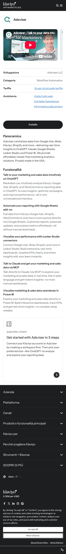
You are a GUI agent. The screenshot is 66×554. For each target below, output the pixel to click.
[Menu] (61, 5)
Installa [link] (33, 124)
